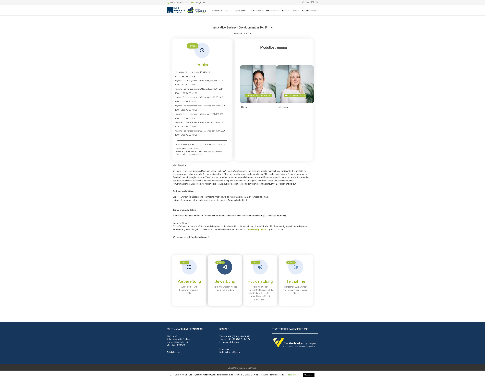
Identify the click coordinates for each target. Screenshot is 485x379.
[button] (317, 2)
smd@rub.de (200, 2)
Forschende (271, 10)
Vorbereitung (189, 281)
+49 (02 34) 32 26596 (179, 2)
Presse (284, 10)
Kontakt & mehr (309, 10)
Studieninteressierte (220, 10)
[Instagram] (303, 2)
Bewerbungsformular (258, 229)
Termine (202, 64)
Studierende (240, 10)
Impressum (224, 349)
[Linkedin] (307, 2)
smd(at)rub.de (232, 342)
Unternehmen (255, 10)
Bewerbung (224, 281)
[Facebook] (312, 2)
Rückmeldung (260, 281)
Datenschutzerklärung (229, 352)
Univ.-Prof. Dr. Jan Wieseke (258, 95)
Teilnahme (295, 281)
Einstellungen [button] (293, 375)
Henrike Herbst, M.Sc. (295, 95)
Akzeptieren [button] (308, 375)
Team (294, 10)
